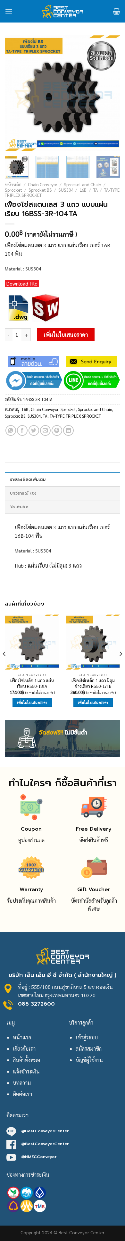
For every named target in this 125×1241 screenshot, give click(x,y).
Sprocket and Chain (82, 184)
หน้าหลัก (13, 184)
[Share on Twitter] (34, 430)
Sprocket (13, 190)
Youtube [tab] (19, 507)
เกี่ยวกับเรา (24, 1048)
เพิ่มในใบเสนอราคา (66, 334)
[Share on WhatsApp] (10, 430)
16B (83, 190)
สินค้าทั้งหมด (26, 1059)
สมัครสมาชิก (89, 1048)
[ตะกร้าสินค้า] (116, 11)
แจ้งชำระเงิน (26, 1071)
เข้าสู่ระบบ (87, 1037)
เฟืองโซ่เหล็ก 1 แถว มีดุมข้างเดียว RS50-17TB (93, 683)
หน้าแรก (22, 1037)
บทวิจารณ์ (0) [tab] (23, 493)
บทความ (22, 1082)
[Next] (110, 93)
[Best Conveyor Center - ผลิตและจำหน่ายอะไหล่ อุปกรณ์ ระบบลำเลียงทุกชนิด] (62, 11)
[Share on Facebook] (22, 430)
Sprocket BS (40, 190)
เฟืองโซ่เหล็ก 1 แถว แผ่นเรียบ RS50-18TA (32, 683)
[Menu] (9, 11)
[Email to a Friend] (45, 430)
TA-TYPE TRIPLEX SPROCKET (75, 416)
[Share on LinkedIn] (68, 430)
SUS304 (65, 190)
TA (95, 190)
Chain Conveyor (42, 184)
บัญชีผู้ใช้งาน (89, 1059)
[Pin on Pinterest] (57, 430)
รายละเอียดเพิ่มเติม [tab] (28, 479)
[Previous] (15, 93)
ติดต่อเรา (22, 1093)
